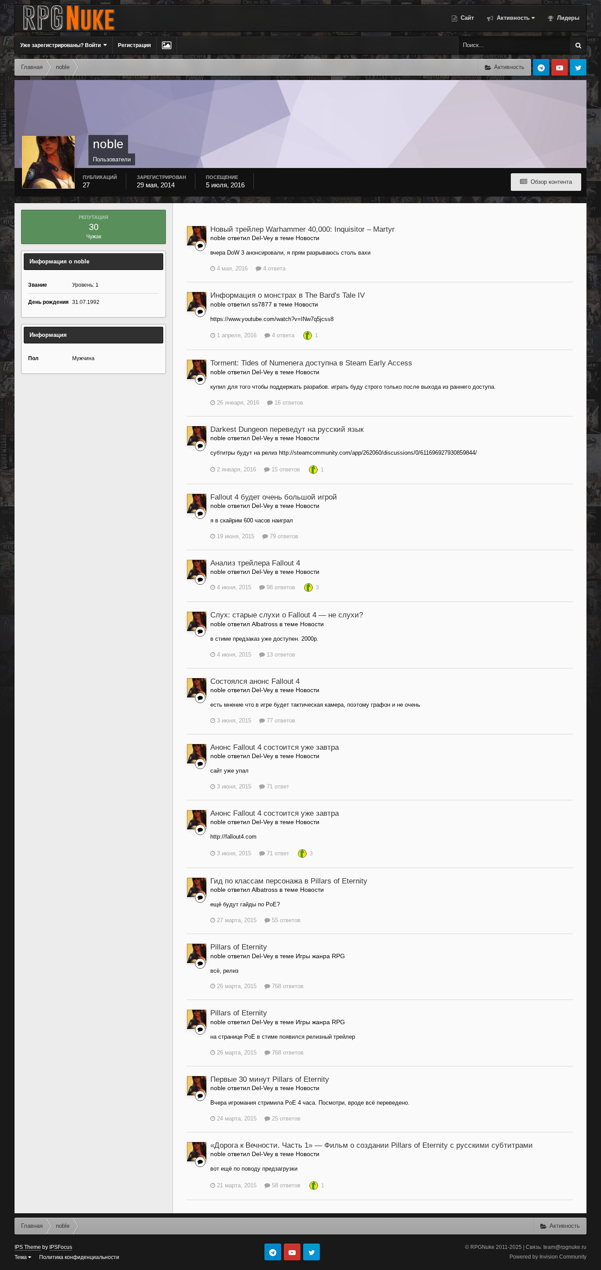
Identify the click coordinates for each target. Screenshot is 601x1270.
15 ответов (285, 469)
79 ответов (283, 536)
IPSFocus (60, 1247)
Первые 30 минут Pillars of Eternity (269, 1079)
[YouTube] (559, 67)
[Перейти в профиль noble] (196, 235)
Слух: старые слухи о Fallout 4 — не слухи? (286, 615)
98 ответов (280, 587)
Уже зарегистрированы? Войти (61, 45)
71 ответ (277, 786)
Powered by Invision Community (547, 1257)
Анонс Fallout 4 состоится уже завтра (274, 747)
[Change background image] (166, 45)
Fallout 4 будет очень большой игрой (273, 497)
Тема (21, 1257)
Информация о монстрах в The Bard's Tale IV (287, 295)
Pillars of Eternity (238, 947)
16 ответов (288, 402)
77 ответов (280, 720)
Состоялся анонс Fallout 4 (255, 681)
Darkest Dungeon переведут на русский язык (286, 429)
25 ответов (285, 1118)
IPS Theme (28, 1247)
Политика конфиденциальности (79, 1257)
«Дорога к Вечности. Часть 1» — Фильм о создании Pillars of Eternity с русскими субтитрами (371, 1145)
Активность (512, 18)
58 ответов (285, 1185)
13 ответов (280, 654)
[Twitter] (578, 67)
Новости (307, 237)
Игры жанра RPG (320, 956)
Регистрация (134, 45)
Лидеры (567, 18)
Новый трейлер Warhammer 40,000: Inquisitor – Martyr (302, 229)
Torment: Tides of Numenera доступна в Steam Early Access (311, 363)
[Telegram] (541, 67)
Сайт (466, 18)
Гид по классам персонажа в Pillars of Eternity (288, 881)
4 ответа (273, 268)
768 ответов (287, 986)
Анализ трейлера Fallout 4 (255, 563)
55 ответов (285, 920)
